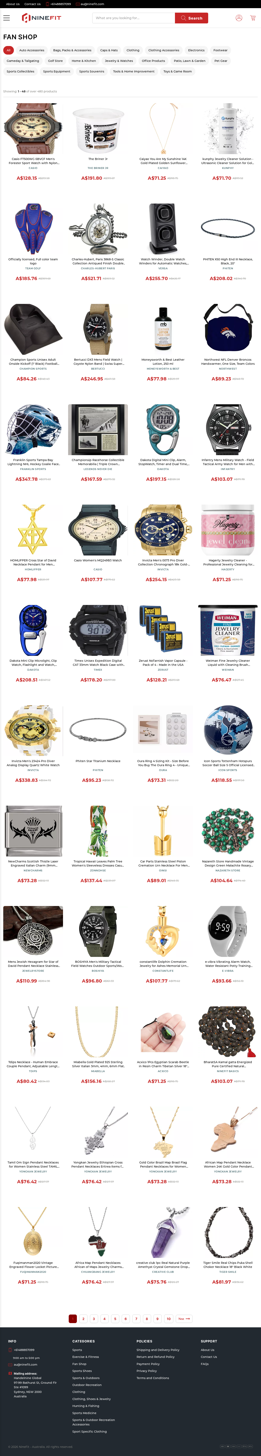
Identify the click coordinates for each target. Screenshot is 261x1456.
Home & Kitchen (84, 61)
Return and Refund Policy (156, 1357)
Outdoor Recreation (87, 1385)
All (8, 50)
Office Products (153, 61)
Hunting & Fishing (85, 1406)
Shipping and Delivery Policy (158, 1350)
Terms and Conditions (153, 1378)
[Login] (239, 18)
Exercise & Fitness (85, 1357)
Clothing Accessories (163, 50)
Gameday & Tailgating (23, 61)
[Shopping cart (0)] (253, 18)
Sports (77, 1350)
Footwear (220, 50)
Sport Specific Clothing (89, 1431)
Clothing (133, 50)
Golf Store (55, 61)
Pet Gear (221, 61)
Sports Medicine (84, 1413)
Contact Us (209, 1357)
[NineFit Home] (41, 18)
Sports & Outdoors (86, 1378)
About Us (207, 1350)
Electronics (196, 50)
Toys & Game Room (178, 71)
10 (169, 1319)
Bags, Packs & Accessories (72, 50)
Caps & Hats (109, 50)
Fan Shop (79, 1364)
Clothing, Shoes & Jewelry (91, 1399)
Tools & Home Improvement (134, 71)
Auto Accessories (31, 50)
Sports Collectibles (20, 71)
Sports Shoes (82, 1371)
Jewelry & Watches (119, 61)
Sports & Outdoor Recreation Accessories (93, 1422)
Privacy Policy (147, 1371)
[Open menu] (6, 17)
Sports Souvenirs (91, 71)
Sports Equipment (56, 71)
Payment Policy (148, 1364)
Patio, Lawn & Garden (190, 61)
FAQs (205, 1364)
